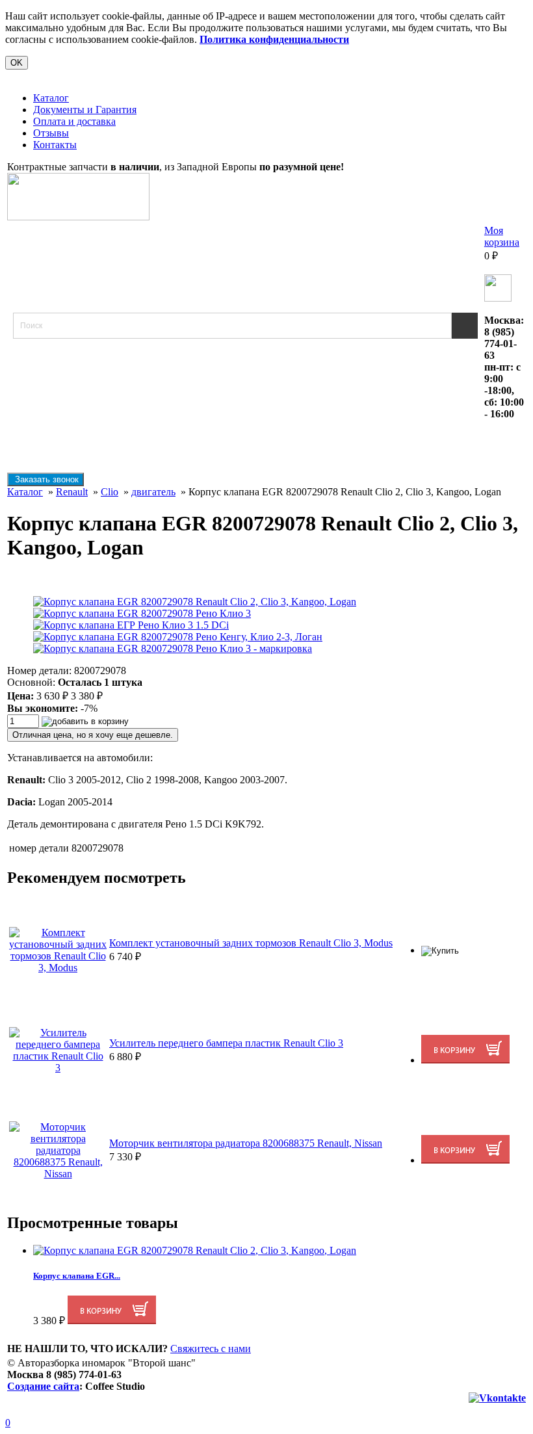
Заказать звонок (45, 479)
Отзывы (51, 132)
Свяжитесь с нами (210, 1348)
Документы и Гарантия (84, 109)
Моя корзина (501, 236)
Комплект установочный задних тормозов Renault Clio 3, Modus (251, 942)
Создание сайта (43, 1386)
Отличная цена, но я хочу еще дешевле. (92, 735)
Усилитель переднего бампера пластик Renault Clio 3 (226, 1043)
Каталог (51, 97)
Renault (72, 491)
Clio (109, 491)
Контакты (55, 144)
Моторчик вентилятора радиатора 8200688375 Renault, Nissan (245, 1143)
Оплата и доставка (74, 121)
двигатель (153, 491)
